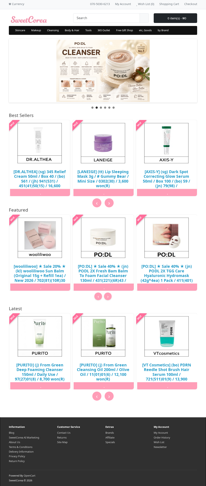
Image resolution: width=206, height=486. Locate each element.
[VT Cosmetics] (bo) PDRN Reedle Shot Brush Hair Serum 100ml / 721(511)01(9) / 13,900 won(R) (166, 374)
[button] (102, 303)
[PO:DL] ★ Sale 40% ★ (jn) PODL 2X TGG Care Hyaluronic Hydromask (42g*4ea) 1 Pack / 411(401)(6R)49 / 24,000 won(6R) (167, 276)
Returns (62, 437)
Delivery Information (21, 451)
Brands (109, 432)
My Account (161, 432)
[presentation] (96, 202)
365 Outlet (104, 30)
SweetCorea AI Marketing (24, 437)
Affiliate (109, 437)
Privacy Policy (17, 456)
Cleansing (53, 30)
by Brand (163, 30)
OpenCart (29, 475)
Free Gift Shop (124, 30)
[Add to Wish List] (40, 192)
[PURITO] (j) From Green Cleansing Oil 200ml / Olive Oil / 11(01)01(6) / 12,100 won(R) (103, 372)
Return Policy (17, 461)
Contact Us (63, 432)
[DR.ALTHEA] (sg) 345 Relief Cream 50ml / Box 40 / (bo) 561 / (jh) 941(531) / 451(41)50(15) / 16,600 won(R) (39, 181)
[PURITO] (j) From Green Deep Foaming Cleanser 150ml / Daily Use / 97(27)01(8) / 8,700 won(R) (40, 372)
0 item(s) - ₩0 (176, 18)
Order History (162, 437)
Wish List (159, 442)
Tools (88, 30)
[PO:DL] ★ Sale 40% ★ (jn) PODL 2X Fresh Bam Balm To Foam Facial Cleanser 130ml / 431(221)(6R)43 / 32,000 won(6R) (103, 276)
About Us (14, 442)
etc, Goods (145, 30)
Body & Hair (72, 30)
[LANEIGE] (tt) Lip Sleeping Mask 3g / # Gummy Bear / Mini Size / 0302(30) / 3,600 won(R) (103, 178)
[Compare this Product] (61, 192)
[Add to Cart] (20, 192)
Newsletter (160, 447)
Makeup (36, 30)
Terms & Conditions (20, 447)
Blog (11, 432)
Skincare (20, 30)
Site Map (62, 442)
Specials (110, 442)
